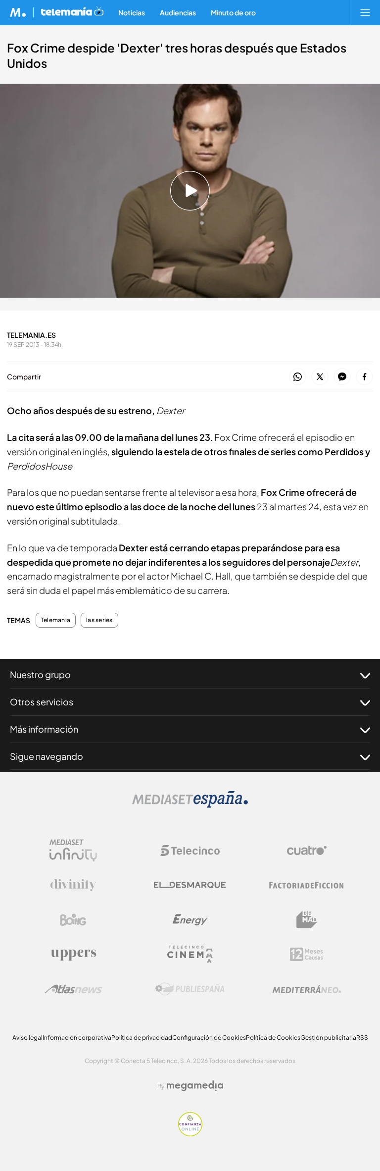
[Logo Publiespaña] (190, 989)
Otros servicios (41, 701)
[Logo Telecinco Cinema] (190, 954)
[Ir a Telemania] (72, 12)
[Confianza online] (190, 1133)
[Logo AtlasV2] (73, 989)
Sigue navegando (46, 756)
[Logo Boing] (73, 919)
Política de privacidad (141, 1037)
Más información (44, 729)
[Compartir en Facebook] (364, 377)
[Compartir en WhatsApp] (297, 377)
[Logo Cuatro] (307, 850)
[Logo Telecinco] (190, 850)
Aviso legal (27, 1037)
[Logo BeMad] (306, 919)
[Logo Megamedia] (195, 1086)
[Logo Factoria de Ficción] (306, 885)
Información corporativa (77, 1037)
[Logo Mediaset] (190, 805)
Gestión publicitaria (328, 1037)
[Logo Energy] (190, 919)
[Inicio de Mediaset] (18, 12)
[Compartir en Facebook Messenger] (342, 377)
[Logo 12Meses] (306, 954)
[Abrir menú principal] (365, 12)
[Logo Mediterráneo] (306, 989)
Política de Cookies (273, 1037)
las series (99, 620)
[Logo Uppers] (73, 954)
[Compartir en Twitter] (320, 377)
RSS (362, 1037)
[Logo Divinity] (73, 885)
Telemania (55, 620)
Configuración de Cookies (209, 1037)
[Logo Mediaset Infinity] (73, 850)
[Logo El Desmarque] (190, 885)
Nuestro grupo (40, 674)
